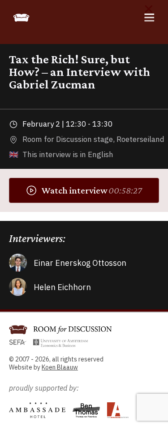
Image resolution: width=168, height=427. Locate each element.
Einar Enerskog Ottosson (80, 263)
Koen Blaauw (60, 367)
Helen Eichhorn (62, 287)
